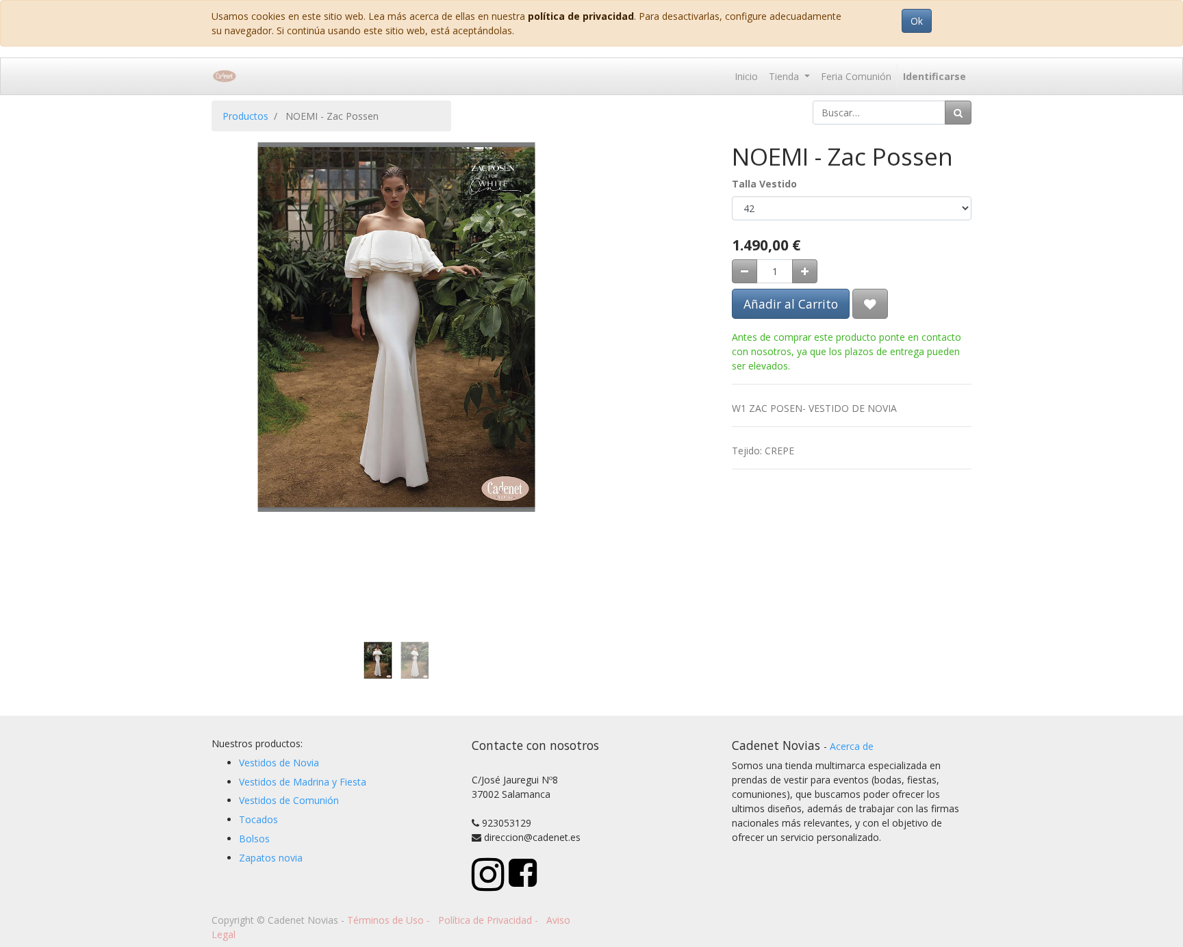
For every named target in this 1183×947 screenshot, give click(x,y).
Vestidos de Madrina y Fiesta (302, 781)
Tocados (258, 819)
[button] (239, 279)
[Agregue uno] (804, 271)
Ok (917, 20)
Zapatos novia (271, 857)
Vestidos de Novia (279, 762)
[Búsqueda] (958, 113)
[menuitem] (746, 76)
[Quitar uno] (744, 271)
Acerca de (852, 746)
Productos (245, 115)
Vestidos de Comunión (289, 800)
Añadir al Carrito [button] (790, 304)
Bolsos (254, 838)
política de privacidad (581, 16)
